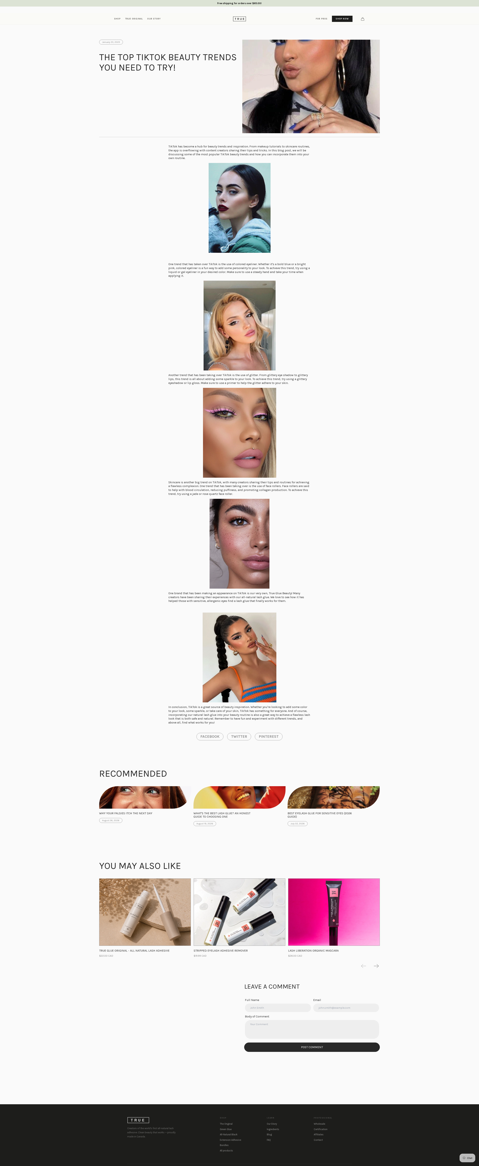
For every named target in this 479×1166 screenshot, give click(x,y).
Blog (269, 1134)
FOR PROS (322, 18)
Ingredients (273, 1129)
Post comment (312, 1047)
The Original (226, 1123)
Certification (320, 1129)
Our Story (272, 1123)
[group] (145, 917)
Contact (318, 1139)
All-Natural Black (228, 1134)
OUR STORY (154, 18)
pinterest (269, 736)
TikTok (213, 264)
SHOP (117, 18)
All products (226, 1150)
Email (317, 1000)
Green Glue (226, 1129)
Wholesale (319, 1123)
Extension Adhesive (230, 1139)
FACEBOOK (209, 736)
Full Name (252, 1000)
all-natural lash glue (255, 597)
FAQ (269, 1139)
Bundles (224, 1145)
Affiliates (319, 1134)
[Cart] (362, 19)
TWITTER (239, 736)
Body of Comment (257, 1016)
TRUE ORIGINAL (134, 18)
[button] (363, 966)
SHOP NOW (342, 18)
